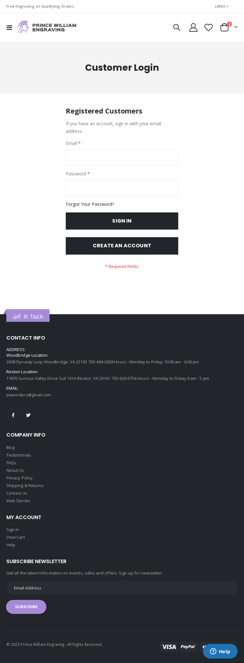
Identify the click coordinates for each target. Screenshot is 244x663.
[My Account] (193, 27)
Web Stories (18, 501)
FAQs (11, 462)
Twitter (28, 415)
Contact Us (16, 493)
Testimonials (18, 455)
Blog (10, 447)
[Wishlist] (209, 27)
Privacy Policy (19, 478)
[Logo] (46, 27)
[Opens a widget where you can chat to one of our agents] (220, 652)
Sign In (12, 529)
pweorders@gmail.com (28, 395)
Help (10, 545)
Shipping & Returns (25, 485)
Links (220, 6)
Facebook (13, 415)
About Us (15, 470)
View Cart (15, 537)
